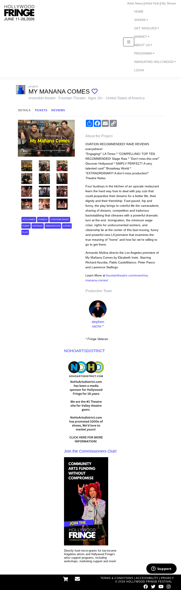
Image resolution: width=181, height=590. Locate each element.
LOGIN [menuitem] (139, 70)
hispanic (37, 226)
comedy (43, 219)
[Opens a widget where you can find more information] (161, 569)
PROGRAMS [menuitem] (143, 53)
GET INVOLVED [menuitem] (145, 28)
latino (67, 226)
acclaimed (28, 219)
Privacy (167, 578)
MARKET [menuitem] (140, 36)
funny (26, 226)
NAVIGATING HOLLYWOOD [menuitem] (153, 62)
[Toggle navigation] (128, 42)
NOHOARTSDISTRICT (84, 351)
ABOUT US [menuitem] (142, 45)
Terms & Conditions (116, 578)
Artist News (135, 3)
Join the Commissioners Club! (90, 451)
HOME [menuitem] (138, 11)
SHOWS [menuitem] (140, 20)
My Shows (169, 3)
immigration (52, 226)
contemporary (59, 219)
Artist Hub (152, 3)
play (25, 232)
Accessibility (147, 578)
